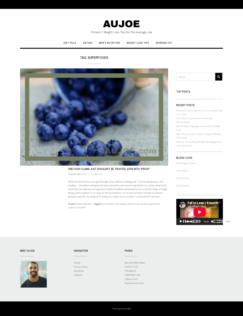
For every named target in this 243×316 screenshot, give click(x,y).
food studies (120, 203)
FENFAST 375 (131, 266)
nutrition (143, 203)
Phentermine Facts (134, 283)
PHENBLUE (130, 270)
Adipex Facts (131, 279)
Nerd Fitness (182, 185)
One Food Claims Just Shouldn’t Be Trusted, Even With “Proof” (109, 169)
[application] (199, 212)
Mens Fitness (182, 178)
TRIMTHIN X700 (132, 275)
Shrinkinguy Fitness (185, 163)
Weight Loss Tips (138, 42)
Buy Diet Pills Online (135, 262)
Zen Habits (181, 170)
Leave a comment (76, 207)
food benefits (107, 203)
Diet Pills (70, 42)
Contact (78, 275)
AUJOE (121, 24)
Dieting (87, 42)
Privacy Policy (81, 266)
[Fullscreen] (227, 221)
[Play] (189, 221)
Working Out (164, 42)
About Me (79, 270)
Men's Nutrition (84, 203)
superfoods (154, 203)
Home (77, 262)
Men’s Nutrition (109, 42)
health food (132, 203)
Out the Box (126, 308)
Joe (100, 174)
